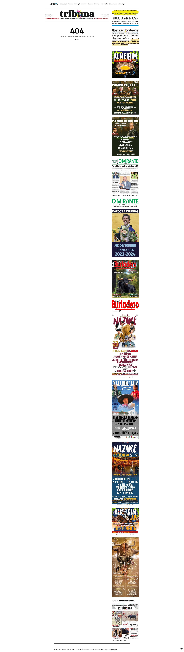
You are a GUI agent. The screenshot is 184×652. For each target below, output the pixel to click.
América (84, 4)
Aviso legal (122, 4)
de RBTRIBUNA (124, 45)
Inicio (76, 39)
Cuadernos (63, 4)
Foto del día (104, 4)
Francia (90, 4)
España (70, 4)
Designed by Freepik (110, 649)
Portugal (77, 4)
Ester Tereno (113, 4)
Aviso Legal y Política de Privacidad (125, 40)
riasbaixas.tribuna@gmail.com (120, 38)
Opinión (96, 4)
